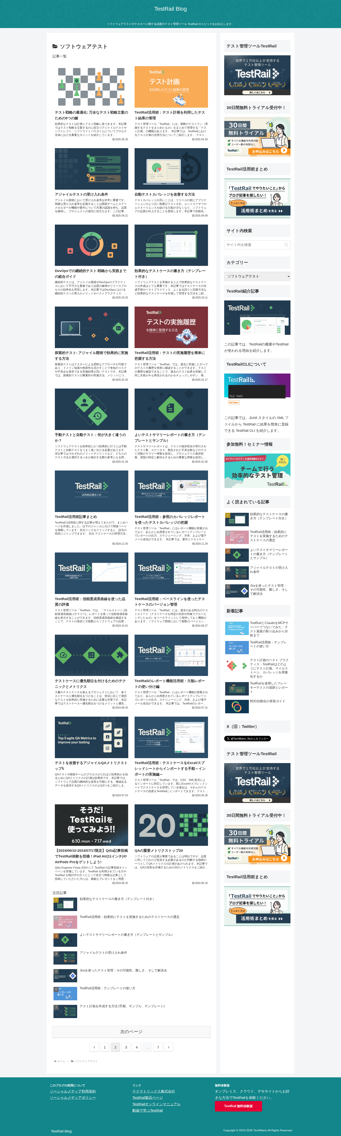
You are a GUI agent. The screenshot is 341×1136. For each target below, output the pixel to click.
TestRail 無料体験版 (238, 1106)
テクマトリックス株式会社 (153, 1091)
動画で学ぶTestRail (147, 1110)
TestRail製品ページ (147, 1098)
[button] (286, 244)
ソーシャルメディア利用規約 (73, 1091)
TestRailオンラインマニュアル (156, 1104)
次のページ (131, 1031)
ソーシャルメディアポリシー (73, 1098)
